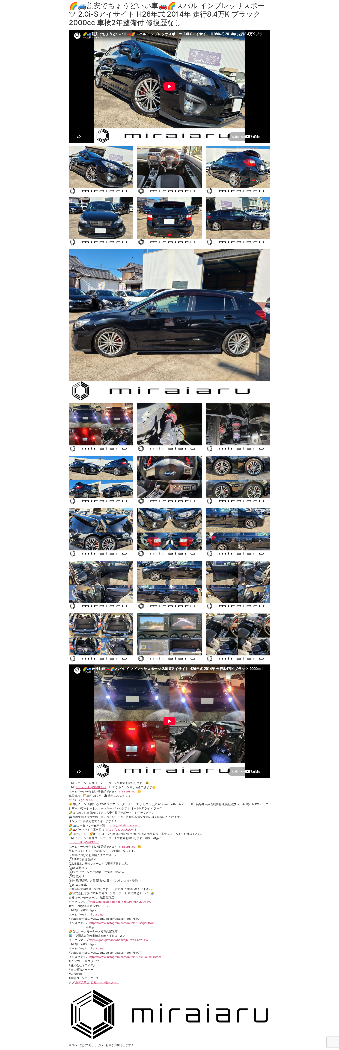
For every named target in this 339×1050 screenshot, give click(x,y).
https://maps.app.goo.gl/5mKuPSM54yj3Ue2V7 (120, 901)
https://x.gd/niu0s (81, 800)
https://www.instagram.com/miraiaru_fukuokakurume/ (125, 957)
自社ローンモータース (105, 982)
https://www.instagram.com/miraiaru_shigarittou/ (122, 923)
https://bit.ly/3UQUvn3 (121, 829)
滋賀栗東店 (82, 982)
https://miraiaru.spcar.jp (124, 825)
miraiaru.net (127, 791)
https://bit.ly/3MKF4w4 (91, 787)
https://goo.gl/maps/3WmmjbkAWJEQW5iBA (118, 940)
